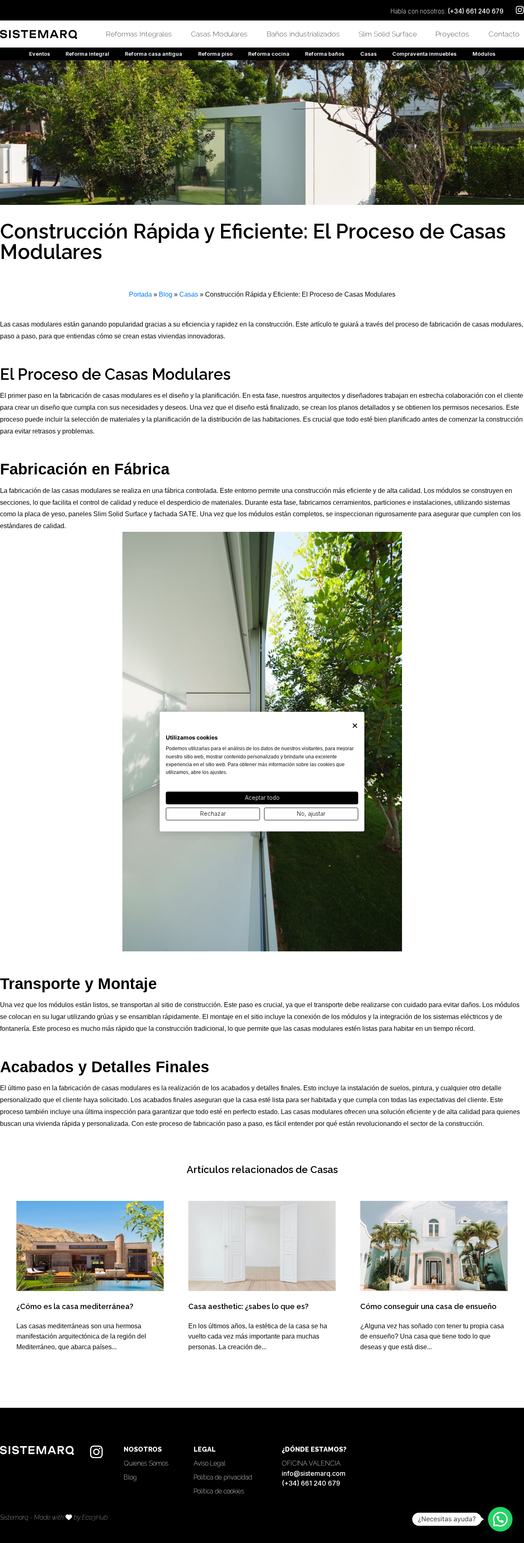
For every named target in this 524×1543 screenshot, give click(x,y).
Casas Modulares (219, 33)
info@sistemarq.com (314, 1473)
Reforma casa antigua (153, 54)
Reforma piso (215, 54)
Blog (165, 294)
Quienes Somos (146, 1463)
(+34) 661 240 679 (311, 1483)
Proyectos (452, 33)
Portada (140, 294)
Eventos (39, 54)
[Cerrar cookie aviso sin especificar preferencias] (355, 725)
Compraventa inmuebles (424, 54)
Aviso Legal (210, 1463)
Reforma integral (87, 54)
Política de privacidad (223, 1477)
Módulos (483, 54)
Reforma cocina (268, 54)
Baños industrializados (303, 33)
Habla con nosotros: (447, 11)
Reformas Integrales (139, 33)
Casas (368, 54)
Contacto (503, 33)
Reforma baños (324, 54)
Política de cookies (219, 1491)
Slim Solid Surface (388, 33)
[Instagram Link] (96, 1452)
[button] (500, 1519)
